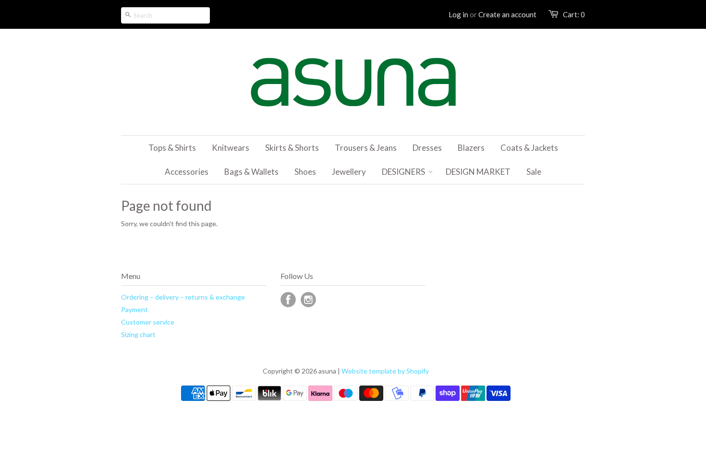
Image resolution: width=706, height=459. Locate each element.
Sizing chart (138, 334)
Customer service (147, 322)
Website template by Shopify (385, 371)
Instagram (308, 299)
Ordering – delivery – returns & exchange (183, 297)
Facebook (288, 299)
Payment (134, 309)
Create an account (507, 14)
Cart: (574, 14)
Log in (458, 14)
